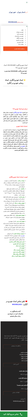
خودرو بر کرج (24, 360)
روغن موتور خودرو (23, 370)
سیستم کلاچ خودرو (23, 378)
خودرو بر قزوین (24, 352)
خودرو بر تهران (24, 356)
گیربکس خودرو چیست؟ (22, 385)
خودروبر (23, 235)
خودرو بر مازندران (23, 354)
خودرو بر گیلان (24, 358)
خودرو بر (23, 146)
